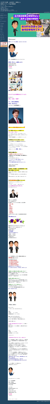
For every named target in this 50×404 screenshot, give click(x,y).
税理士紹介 (1, 25)
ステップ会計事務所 (41, 401)
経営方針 (1, 28)
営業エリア (1, 31)
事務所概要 (1, 26)
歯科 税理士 (2, 34)
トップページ (2, 13)
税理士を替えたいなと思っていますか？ (3, 18)
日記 (0, 40)
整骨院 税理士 (2, 37)
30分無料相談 (2, 23)
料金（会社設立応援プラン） (3, 21)
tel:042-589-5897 (12, 63)
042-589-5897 (47, 12)
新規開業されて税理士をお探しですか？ (3, 15)
